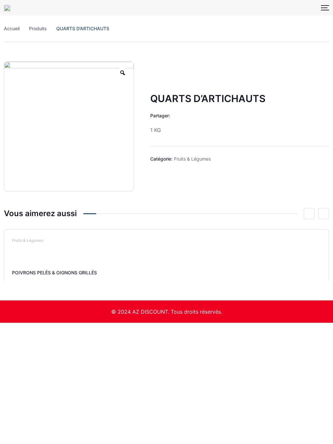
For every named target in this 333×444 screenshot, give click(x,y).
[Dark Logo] (7, 7)
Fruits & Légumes (192, 159)
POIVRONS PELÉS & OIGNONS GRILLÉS (54, 272)
